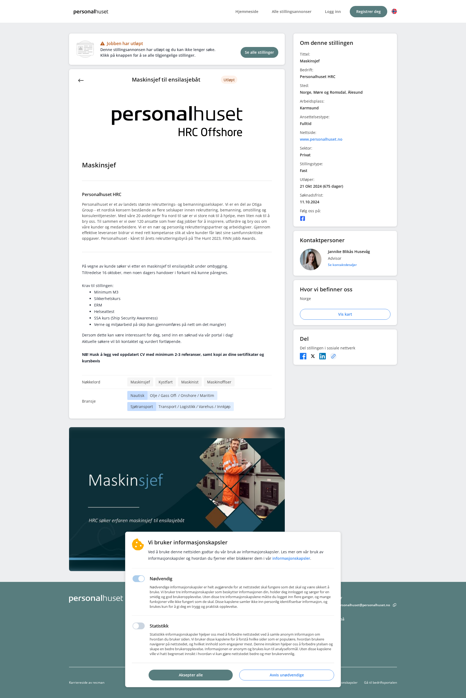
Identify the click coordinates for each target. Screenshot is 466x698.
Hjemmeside (246, 11)
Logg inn (333, 11)
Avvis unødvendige (287, 674)
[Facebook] (302, 218)
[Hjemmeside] (111, 599)
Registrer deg (368, 11)
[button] (394, 11)
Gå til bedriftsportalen (380, 682)
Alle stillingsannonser (291, 11)
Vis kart (345, 314)
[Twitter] (313, 356)
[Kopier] (333, 356)
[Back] (81, 80)
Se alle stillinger (259, 52)
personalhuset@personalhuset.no (363, 605)
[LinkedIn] (322, 356)
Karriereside (78, 682)
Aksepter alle (191, 674)
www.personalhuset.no (321, 139)
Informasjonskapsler (342, 682)
